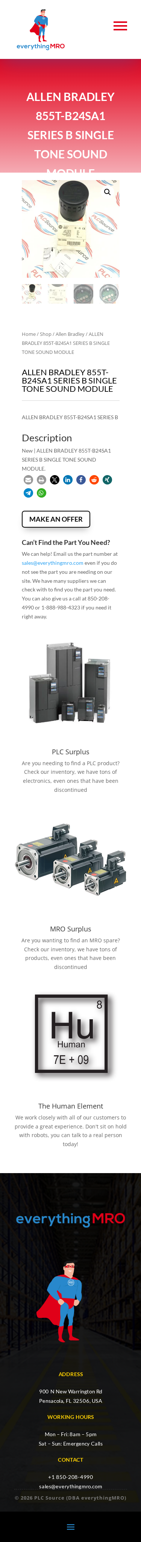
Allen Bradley (70, 334)
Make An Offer (56, 519)
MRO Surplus (70, 928)
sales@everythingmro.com (52, 563)
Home (29, 334)
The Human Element (70, 1105)
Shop (46, 334)
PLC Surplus (70, 751)
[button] (107, 192)
